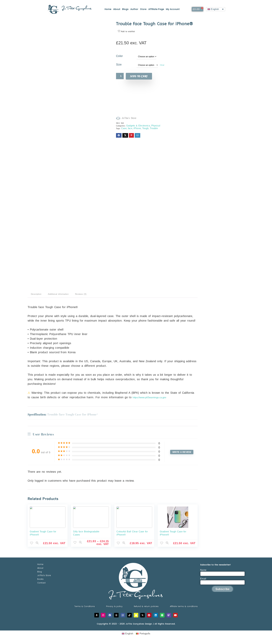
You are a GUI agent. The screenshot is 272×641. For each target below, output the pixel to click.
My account (173, 9)
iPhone (137, 128)
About (116, 9)
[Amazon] (96, 615)
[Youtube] (175, 615)
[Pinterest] (149, 615)
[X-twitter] (142, 615)
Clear (162, 65)
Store (143, 9)
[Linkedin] (155, 615)
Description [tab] (36, 294)
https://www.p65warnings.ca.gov (149, 397)
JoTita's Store (129, 118)
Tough (145, 128)
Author (134, 9)
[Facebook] (110, 615)
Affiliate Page (156, 9)
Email (203, 579)
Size (119, 64)
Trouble (154, 128)
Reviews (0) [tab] (80, 294)
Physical (155, 125)
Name (203, 570)
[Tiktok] (129, 615)
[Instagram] (103, 615)
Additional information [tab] (58, 294)
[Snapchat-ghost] (136, 615)
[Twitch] (169, 615)
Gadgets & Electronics (138, 125)
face (130, 128)
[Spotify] (162, 615)
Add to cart (138, 76)
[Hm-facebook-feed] (123, 615)
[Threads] (116, 615)
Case (124, 128)
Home (108, 9)
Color (119, 56)
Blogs (125, 9)
